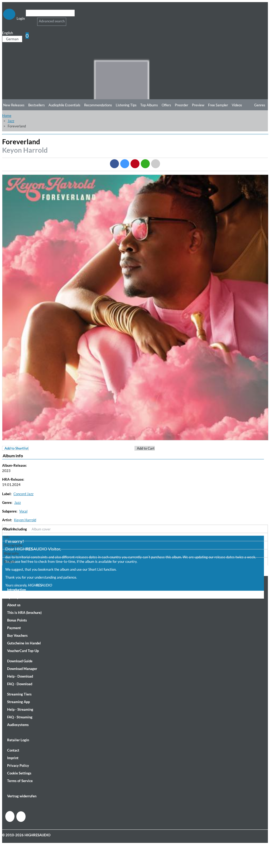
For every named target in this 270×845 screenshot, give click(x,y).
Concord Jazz (23, 494)
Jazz (11, 121)
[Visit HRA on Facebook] (10, 816)
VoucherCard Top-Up (23, 651)
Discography (13, 545)
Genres (259, 105)
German (12, 39)
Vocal (23, 511)
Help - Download (20, 676)
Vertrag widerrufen (21, 796)
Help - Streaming (20, 709)
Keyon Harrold (25, 150)
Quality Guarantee (21, 597)
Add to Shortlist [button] (16, 448)
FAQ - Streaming (19, 717)
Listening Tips (126, 105)
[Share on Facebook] (114, 163)
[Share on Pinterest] (135, 163)
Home (6, 115)
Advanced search (52, 21)
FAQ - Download (19, 684)
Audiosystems (18, 725)
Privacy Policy (18, 765)
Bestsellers (36, 105)
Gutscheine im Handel (24, 643)
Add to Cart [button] (146, 448)
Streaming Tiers (19, 694)
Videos (237, 105)
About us (14, 605)
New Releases (14, 105)
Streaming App (18, 702)
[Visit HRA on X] (21, 816)
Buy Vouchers (17, 635)
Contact (13, 750)
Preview (198, 105)
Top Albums (149, 105)
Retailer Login (18, 740)
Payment (14, 628)
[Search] (29, 19)
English (7, 33)
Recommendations (98, 105)
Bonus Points (17, 620)
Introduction (16, 590)
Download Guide (19, 661)
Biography (11, 553)
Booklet (9, 561)
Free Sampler (218, 105)
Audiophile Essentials (64, 105)
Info (6, 537)
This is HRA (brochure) (24, 612)
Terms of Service (20, 781)
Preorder (181, 105)
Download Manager (22, 669)
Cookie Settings (19, 773)
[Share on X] (124, 163)
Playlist (9, 529)
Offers (166, 105)
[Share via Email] (155, 163)
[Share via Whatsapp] (145, 163)
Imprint (12, 758)
